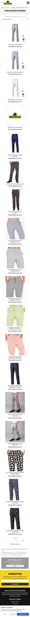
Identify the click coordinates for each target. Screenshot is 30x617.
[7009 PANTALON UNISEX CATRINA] (15, 402)
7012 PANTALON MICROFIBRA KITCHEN (15, 502)
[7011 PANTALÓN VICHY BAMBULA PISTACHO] (15, 315)
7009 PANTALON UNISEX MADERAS (15, 444)
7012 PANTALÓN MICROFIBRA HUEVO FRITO (15, 473)
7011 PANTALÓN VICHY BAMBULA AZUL (15, 241)
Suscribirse (15, 584)
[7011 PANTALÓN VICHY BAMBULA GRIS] (15, 257)
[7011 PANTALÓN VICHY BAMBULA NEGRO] (15, 286)
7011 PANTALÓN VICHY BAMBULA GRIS (15, 270)
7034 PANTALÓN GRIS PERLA (15, 72)
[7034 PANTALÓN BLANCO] (15, 87)
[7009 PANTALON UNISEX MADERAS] (15, 431)
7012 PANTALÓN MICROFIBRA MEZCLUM (15, 531)
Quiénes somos (15, 601)
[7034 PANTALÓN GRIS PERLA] (15, 60)
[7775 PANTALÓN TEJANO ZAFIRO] (15, 143)
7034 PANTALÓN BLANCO (15, 99)
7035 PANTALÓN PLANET (15, 127)
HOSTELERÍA (22, 553)
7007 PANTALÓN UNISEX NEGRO (15, 212)
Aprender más (18, 610)
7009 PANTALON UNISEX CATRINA (15, 415)
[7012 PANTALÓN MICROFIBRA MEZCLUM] (15, 518)
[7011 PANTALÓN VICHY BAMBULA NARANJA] (15, 344)
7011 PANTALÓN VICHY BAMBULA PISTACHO (15, 328)
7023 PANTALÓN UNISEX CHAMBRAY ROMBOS (15, 386)
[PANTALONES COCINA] (7, 540)
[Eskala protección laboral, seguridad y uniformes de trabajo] (14, 3)
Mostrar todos (22, 16)
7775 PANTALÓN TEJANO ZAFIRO (15, 155)
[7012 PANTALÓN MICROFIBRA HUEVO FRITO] (15, 460)
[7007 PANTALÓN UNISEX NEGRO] (15, 199)
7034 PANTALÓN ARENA (15, 44)
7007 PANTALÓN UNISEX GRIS (15, 184)
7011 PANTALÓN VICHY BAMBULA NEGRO (15, 299)
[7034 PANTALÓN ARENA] (15, 32)
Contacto (15, 603)
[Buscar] (28, 2)
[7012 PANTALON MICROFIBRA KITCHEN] (15, 489)
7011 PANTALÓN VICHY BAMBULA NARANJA (15, 357)
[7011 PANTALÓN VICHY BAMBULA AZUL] (15, 228)
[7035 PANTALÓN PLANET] (15, 115)
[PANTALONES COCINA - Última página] (17, 540)
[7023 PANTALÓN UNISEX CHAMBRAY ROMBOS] (15, 373)
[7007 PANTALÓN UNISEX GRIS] (15, 172)
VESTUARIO (14, 554)
